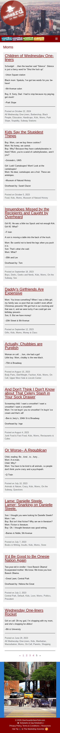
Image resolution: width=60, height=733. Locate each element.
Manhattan (41, 641)
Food (7, 198)
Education (17, 117)
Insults (24, 545)
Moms (42, 117)
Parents (36, 644)
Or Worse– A (26, 450)
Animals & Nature (13, 486)
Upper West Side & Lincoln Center (25, 378)
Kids (36, 117)
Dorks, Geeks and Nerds (22, 275)
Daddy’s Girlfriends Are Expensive (24, 291)
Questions (18, 489)
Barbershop (36, 114)
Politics (47, 596)
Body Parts (10, 375)
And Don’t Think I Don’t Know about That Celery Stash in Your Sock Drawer (30, 393)
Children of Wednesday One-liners (29, 58)
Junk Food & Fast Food (16, 435)
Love (33, 596)
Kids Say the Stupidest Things (24, 134)
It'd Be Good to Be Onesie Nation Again (27, 558)
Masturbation (11, 644)
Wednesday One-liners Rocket (24, 612)
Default (21, 596)
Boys (7, 275)
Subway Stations (28, 120)
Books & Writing (12, 545)
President (9, 599)
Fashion (32, 375)
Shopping (46, 644)
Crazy (25, 486)
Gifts (7, 332)
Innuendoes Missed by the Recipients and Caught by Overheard (27, 213)
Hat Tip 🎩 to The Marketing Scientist (28, 729)
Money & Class (30, 332)
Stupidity (15, 120)
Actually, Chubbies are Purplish (23, 346)
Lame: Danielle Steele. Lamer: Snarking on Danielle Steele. (28, 505)
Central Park (10, 596)
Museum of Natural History (35, 198)
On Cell (28, 644)
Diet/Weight (21, 375)
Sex (15, 278)
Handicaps (28, 117)
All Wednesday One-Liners (17, 114)
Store (43, 545)
